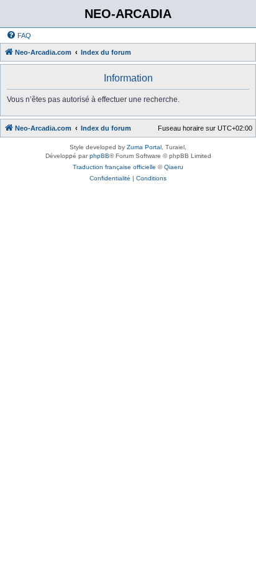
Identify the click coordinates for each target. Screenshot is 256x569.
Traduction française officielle (114, 167)
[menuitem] (18, 35)
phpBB (99, 155)
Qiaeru (173, 167)
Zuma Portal (144, 147)
